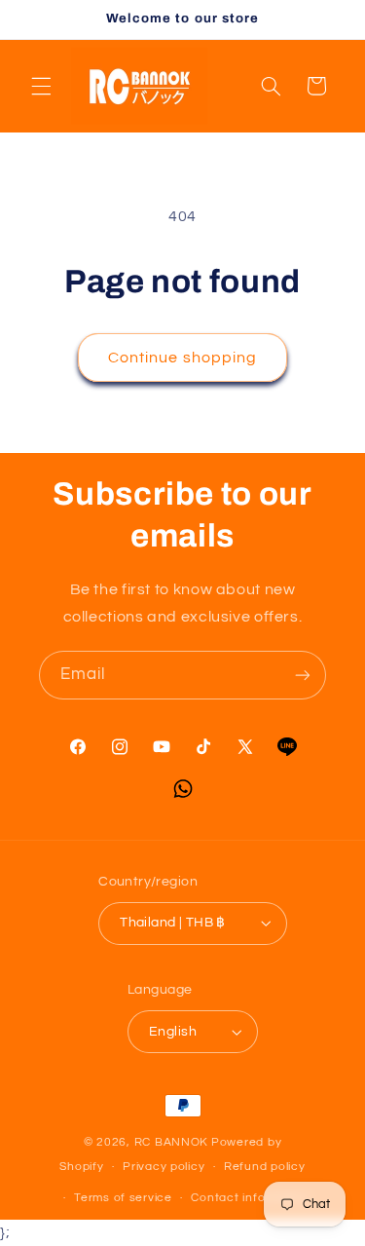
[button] (40, 85)
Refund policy (265, 1166)
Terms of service (123, 1197)
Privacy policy (163, 1166)
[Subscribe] (302, 675)
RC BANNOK (171, 1142)
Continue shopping (182, 357)
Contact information (250, 1197)
